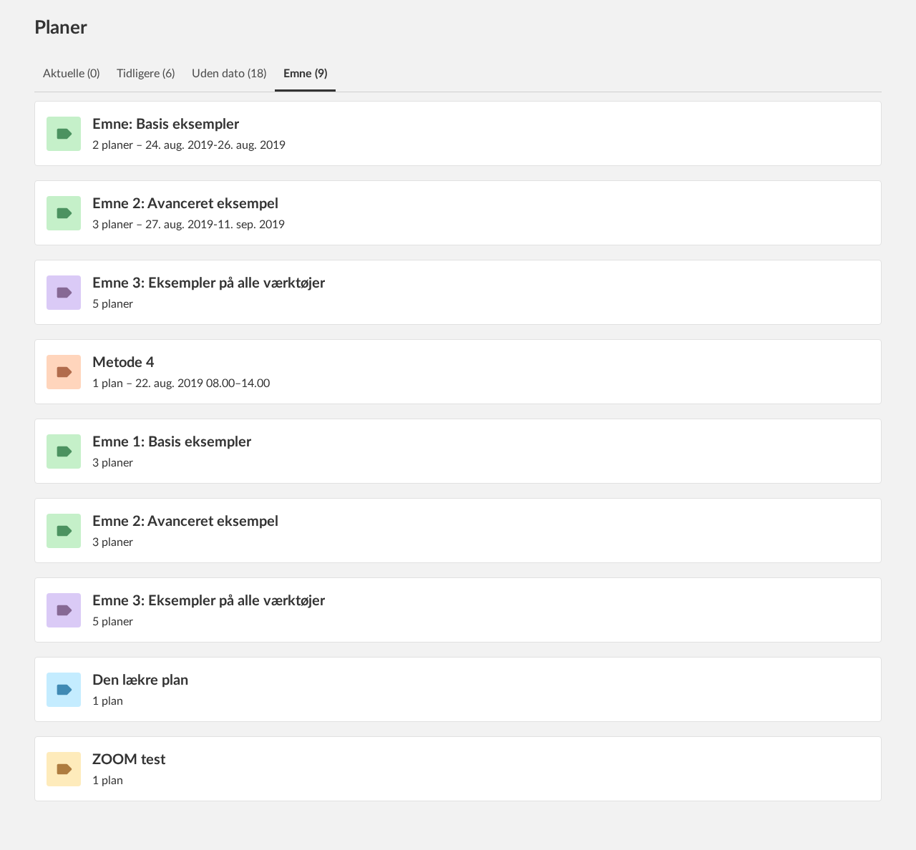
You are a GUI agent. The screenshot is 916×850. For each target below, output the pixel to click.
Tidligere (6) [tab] (146, 73)
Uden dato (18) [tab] (229, 73)
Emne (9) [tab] (305, 73)
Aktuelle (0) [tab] (71, 73)
